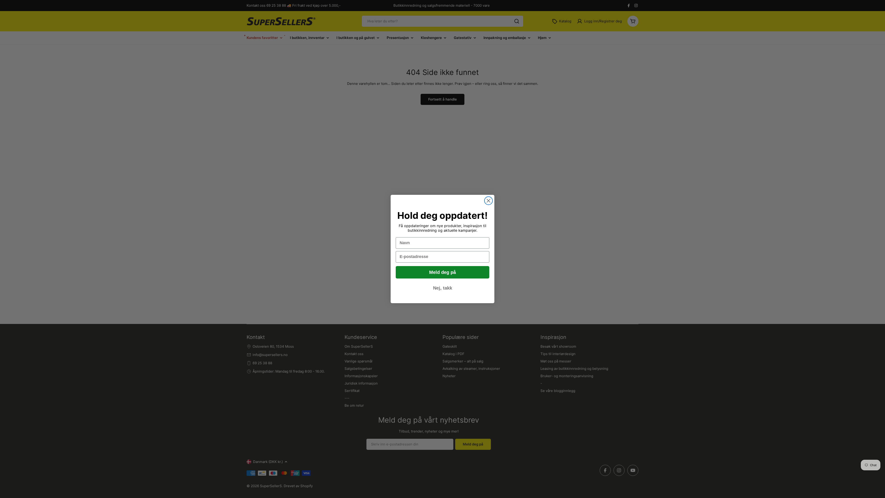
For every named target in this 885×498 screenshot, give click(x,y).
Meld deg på (442, 272)
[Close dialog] (488, 201)
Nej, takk (442, 287)
